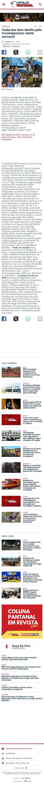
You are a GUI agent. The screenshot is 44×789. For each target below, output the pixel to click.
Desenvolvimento (18, 781)
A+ (40, 26)
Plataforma (17, 778)
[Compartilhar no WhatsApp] (28, 52)
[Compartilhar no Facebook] (4, 52)
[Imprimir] (40, 52)
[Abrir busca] (40, 4)
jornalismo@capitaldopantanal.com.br (19, 748)
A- (36, 26)
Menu (4, 4)
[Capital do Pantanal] (22, 4)
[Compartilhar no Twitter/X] (16, 52)
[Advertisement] (22, 338)
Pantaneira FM (19, 768)
